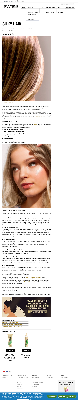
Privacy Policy (30, 397)
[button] (73, 4)
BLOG (59, 7)
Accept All (52, 396)
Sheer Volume (19, 386)
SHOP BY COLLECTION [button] (21, 375)
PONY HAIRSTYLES (35, 384)
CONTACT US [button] (59, 1)
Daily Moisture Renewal (21, 382)
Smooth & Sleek (20, 388)
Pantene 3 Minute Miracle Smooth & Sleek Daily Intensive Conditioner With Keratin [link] (10, 357)
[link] (15, 1)
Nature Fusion (19, 384)
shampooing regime (12, 218)
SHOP (42, 7)
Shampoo (4, 377)
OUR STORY (30, 7)
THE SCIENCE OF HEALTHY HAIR (52, 379)
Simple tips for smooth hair (10, 104)
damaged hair (39, 116)
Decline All (62, 396)
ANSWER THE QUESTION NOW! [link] (38, 312)
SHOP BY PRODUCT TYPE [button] (7, 375)
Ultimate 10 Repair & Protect (22, 389)
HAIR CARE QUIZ (70, 7)
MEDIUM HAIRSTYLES (36, 379)
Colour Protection (20, 380)
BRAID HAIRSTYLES (36, 388)
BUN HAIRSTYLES (35, 386)
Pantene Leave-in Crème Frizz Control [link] (26, 356)
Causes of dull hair (8, 102)
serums (35, 124)
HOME (23, 7)
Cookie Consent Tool (23, 399)
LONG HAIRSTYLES (35, 377)
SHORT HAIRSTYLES (36, 380)
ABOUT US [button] (63, 375)
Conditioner (4, 379)
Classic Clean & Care (21, 379)
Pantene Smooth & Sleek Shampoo (33, 277)
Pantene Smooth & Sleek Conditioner (28, 281)
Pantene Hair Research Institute (67, 379)
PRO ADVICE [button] (49, 375)
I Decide (71, 396)
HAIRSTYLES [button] (34, 375)
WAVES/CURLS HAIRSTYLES (37, 382)
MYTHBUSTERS (49, 377)
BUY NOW (10, 350)
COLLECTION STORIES (50, 7)
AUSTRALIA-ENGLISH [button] (68, 1)
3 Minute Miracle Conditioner (22, 377)
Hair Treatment (5, 380)
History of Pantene (64, 377)
